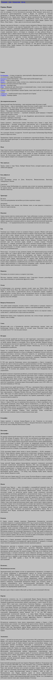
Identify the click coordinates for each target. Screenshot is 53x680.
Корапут (3, 82)
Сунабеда (3, 95)
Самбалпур (4, 93)
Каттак (3, 80)
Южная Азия (16, 2)
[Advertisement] (26, 60)
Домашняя (4, 2)
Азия (9, 2)
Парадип (3, 85)
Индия (23, 2)
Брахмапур (4, 78)
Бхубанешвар (4, 75)
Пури (2, 87)
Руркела (3, 90)
